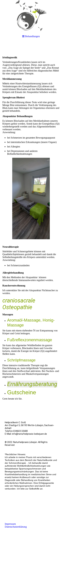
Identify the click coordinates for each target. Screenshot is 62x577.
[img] (31, 16)
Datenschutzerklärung (16, 526)
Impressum (10, 524)
